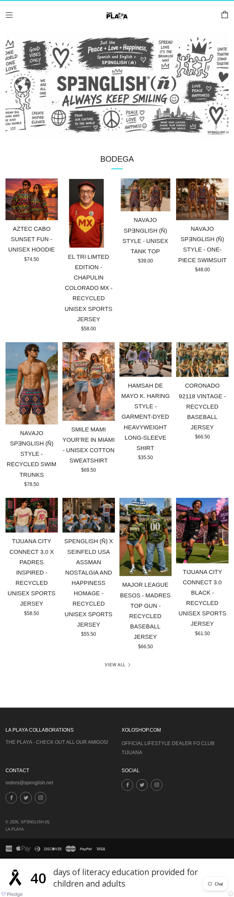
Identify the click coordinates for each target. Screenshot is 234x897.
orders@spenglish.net (29, 782)
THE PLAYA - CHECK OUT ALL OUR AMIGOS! (56, 742)
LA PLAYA (14, 829)
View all (115, 665)
